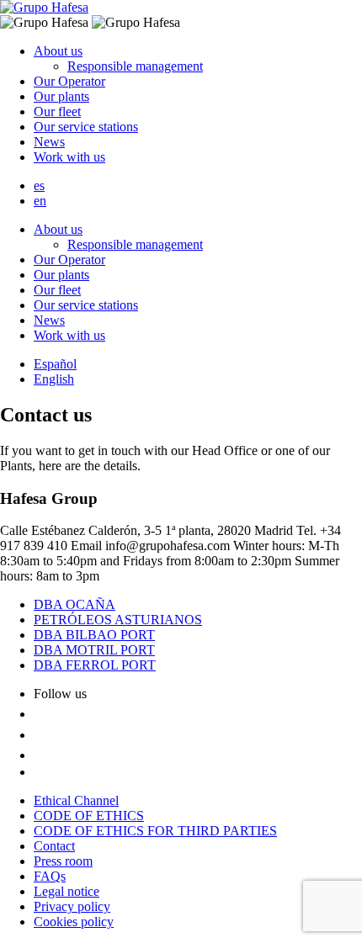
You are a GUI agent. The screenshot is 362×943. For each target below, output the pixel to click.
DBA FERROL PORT (95, 665)
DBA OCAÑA (74, 604)
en (40, 200)
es (39, 185)
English (54, 379)
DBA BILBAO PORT (94, 635)
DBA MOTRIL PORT (94, 650)
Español (55, 364)
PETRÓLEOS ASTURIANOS (118, 619)
